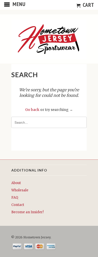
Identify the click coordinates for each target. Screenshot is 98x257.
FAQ (14, 197)
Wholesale (19, 190)
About (16, 183)
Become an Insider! (27, 212)
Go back (32, 109)
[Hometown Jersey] (49, 39)
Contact (17, 205)
